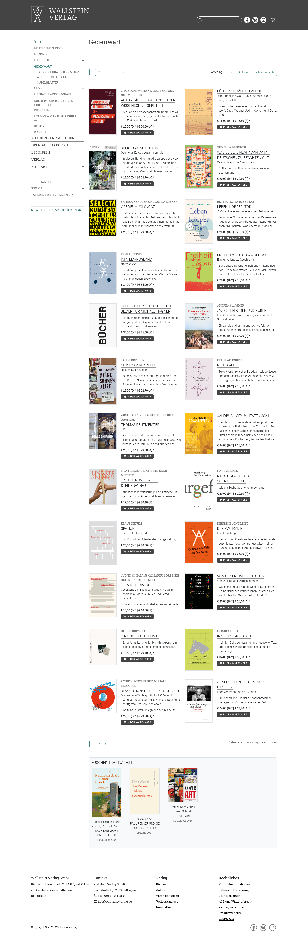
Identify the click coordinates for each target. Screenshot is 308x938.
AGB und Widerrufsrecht (235, 901)
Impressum (226, 919)
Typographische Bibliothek (58, 72)
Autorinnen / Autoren (53, 138)
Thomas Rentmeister (140, 425)
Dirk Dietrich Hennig (140, 636)
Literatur (42, 54)
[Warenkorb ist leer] (273, 20)
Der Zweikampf (230, 528)
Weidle (39, 121)
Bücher (38, 42)
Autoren (161, 890)
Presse (37, 188)
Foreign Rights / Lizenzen (52, 195)
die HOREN (41, 110)
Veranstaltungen (167, 896)
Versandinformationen (234, 884)
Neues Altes (228, 365)
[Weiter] (124, 72)
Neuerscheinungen (48, 48)
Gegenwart (43, 66)
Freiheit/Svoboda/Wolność (242, 255)
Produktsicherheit (231, 913)
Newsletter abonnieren (54, 210)
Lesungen (40, 152)
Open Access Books (49, 145)
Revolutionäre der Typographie (150, 691)
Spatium (128, 528)
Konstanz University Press (55, 116)
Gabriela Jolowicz (138, 206)
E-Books (40, 132)
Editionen (41, 60)
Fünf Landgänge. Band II (239, 91)
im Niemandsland (136, 259)
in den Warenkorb (138, 132)
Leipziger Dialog (136, 585)
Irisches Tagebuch (234, 636)
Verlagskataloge (167, 901)
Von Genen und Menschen (240, 576)
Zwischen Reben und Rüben (242, 310)
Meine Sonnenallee (138, 365)
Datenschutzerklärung (234, 890)
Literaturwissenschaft (52, 94)
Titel (230, 72)
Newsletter (163, 907)
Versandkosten (268, 742)
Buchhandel (41, 182)
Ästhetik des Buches (53, 77)
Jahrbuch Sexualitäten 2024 (243, 416)
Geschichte (43, 88)
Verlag (38, 159)
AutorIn (243, 72)
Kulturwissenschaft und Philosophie (53, 103)
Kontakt (39, 167)
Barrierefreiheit (229, 896)
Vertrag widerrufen (232, 907)
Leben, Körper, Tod (234, 206)
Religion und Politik (139, 148)
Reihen (39, 126)
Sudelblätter (47, 82)
